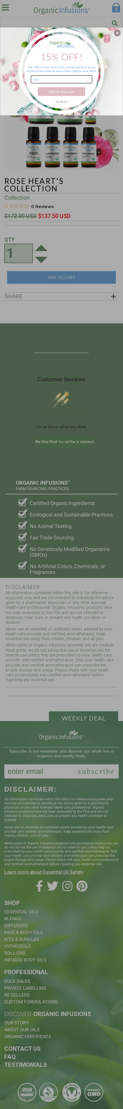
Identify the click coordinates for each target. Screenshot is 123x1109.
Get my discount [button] (61, 91)
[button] (117, 33)
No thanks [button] (61, 101)
